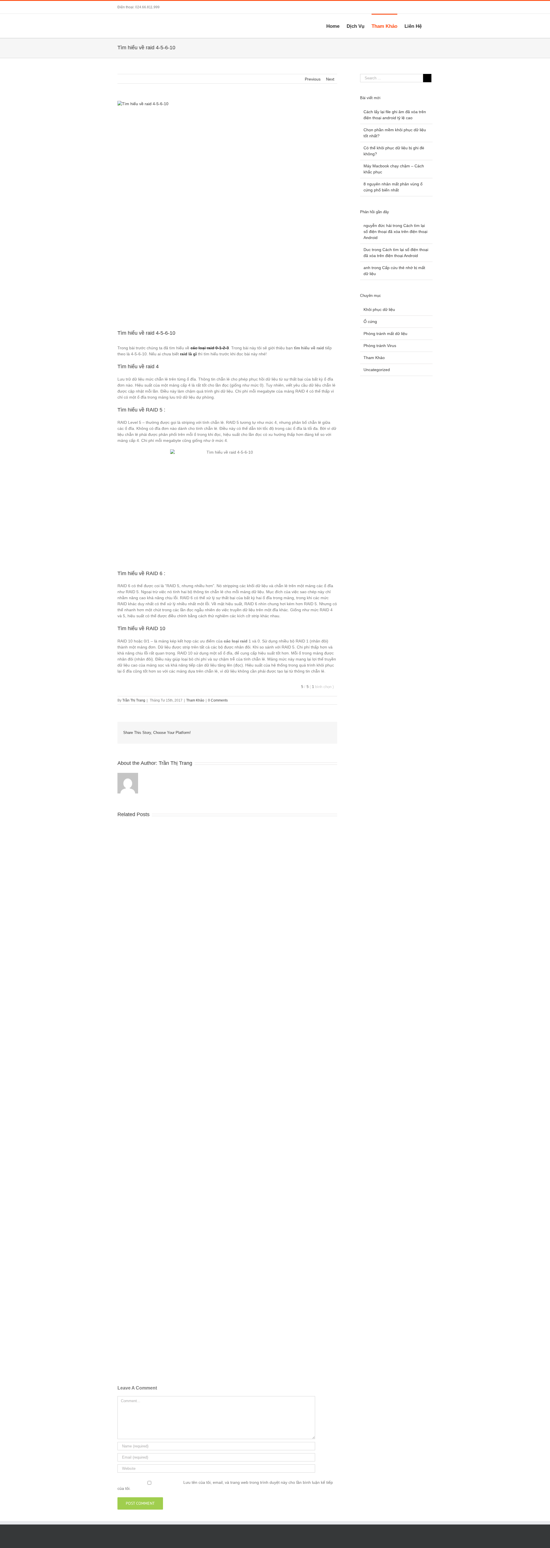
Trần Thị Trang (133, 700)
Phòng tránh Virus (380, 345)
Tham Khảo (195, 700)
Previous (313, 79)
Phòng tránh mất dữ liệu (385, 333)
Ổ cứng (370, 321)
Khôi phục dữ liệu (379, 309)
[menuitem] (336, 26)
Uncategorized (377, 369)
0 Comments (218, 700)
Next (330, 79)
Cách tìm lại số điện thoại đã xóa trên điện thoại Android (395, 231)
